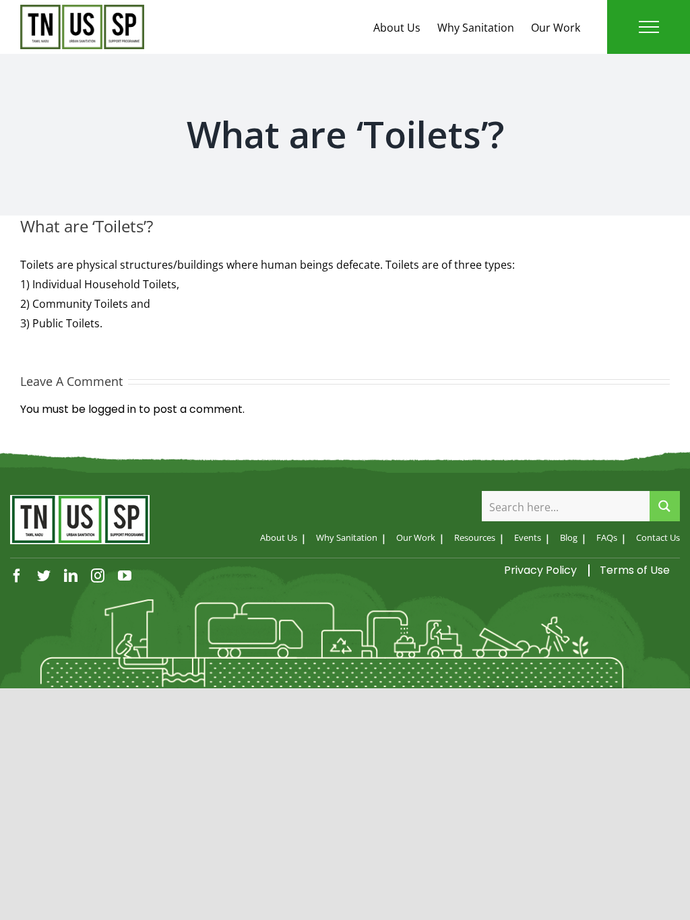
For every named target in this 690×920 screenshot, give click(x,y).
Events (527, 537)
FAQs (606, 537)
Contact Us (658, 537)
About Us (396, 27)
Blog (568, 537)
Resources (474, 537)
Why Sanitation (475, 27)
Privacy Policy (540, 570)
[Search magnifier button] (665, 506)
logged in (112, 409)
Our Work (555, 27)
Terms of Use (635, 570)
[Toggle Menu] (649, 27)
